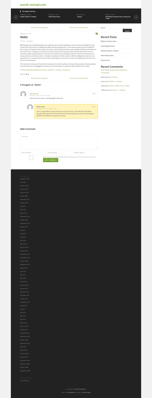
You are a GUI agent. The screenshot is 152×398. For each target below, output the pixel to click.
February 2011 (24, 326)
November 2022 (25, 179)
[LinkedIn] (28, 74)
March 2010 (23, 350)
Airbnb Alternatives (54, 17)
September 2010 (25, 343)
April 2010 (23, 347)
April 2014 (23, 210)
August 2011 (24, 306)
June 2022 (23, 182)
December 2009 (24, 360)
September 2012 (25, 264)
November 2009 (25, 364)
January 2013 (24, 251)
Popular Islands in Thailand (28, 17)
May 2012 (23, 275)
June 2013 (23, 234)
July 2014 (22, 206)
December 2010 (24, 333)
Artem (103, 70)
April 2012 (23, 278)
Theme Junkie (86, 392)
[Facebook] (20, 74)
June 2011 (23, 312)
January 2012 (24, 289)
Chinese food (105, 60)
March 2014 (23, 213)
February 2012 (24, 285)
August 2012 (24, 268)
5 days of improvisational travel (78, 28)
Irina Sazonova (34, 94)
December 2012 (24, 254)
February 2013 (24, 247)
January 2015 (24, 196)
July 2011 (22, 309)
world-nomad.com (33, 4)
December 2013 (24, 217)
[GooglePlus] (24, 74)
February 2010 (24, 354)
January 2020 (24, 189)
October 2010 (24, 340)
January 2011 (24, 330)
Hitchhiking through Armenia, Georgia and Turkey (117, 17)
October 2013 (24, 220)
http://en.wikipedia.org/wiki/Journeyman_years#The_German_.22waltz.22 (45, 70)
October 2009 (24, 367)
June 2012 (23, 271)
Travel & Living (24, 381)
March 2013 (23, 244)
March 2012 (23, 282)
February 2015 (24, 192)
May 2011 (23, 316)
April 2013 (23, 240)
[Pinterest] (26, 74)
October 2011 (24, 299)
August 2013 (24, 227)
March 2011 (23, 323)
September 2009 (25, 371)
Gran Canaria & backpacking (39, 28)
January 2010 (24, 357)
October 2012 (24, 261)
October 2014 (24, 203)
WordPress (71, 392)
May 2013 (23, 237)
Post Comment (51, 160)
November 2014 (25, 199)
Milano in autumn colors (109, 41)
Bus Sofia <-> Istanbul (114, 81)
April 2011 (23, 319)
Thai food (114, 77)
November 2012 (25, 258)
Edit (49, 95)
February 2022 (24, 186)
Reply (94, 94)
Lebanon (79, 17)
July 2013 (22, 230)
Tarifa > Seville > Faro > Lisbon (119, 86)
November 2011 (25, 295)
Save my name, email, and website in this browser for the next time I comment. (69, 157)
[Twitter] (22, 74)
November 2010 (25, 336)
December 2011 (24, 292)
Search (103, 28)
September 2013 (25, 223)
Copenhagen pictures (108, 46)
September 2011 (25, 302)
